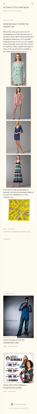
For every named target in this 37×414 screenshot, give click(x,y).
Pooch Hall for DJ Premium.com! (13, 341)
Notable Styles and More (16, 7)
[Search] (32, 3)
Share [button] (5, 229)
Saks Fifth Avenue (25, 231)
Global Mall (11, 231)
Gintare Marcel (24, 408)
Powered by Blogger (20, 404)
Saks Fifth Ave (23, 51)
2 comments (12, 391)
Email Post (11, 229)
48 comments (12, 346)
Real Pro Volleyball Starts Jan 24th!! (15, 386)
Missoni (17, 231)
